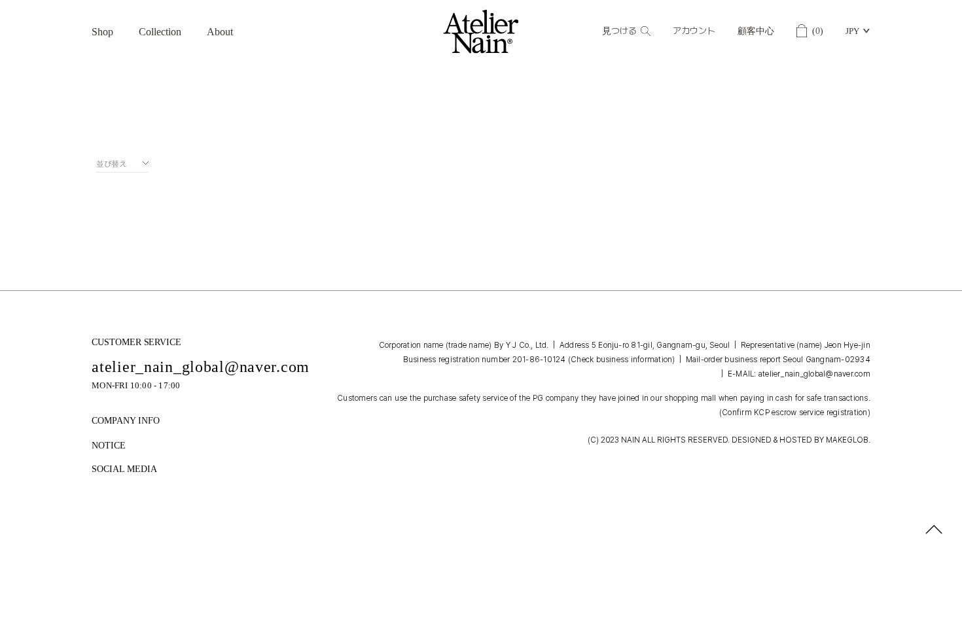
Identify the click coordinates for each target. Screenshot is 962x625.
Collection (160, 31)
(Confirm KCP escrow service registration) (794, 412)
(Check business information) (621, 359)
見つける (619, 31)
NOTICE (109, 445)
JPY (852, 31)
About (220, 31)
